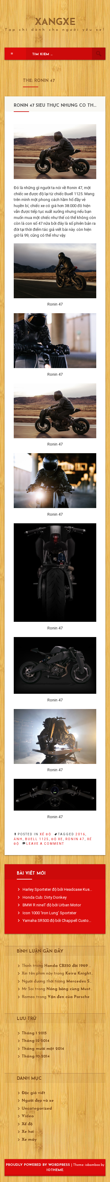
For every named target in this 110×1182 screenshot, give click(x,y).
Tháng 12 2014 (36, 1041)
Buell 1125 (37, 839)
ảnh (18, 839)
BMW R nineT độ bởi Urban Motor (52, 905)
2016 (80, 834)
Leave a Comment (45, 843)
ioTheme (54, 1170)
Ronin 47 (75, 839)
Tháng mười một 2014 (43, 1049)
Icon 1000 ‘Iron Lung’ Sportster (49, 913)
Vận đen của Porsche (69, 997)
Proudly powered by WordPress (38, 1165)
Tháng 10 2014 (36, 1056)
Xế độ (45, 834)
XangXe (55, 22)
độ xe (57, 839)
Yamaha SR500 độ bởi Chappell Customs (58, 920)
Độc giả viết (33, 1093)
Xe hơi (28, 1132)
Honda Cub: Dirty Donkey (45, 897)
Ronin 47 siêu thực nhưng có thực (57, 105)
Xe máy (29, 1140)
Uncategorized (37, 1109)
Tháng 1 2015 (34, 1033)
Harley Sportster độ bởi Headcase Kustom (60, 889)
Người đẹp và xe (38, 1101)
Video (28, 1116)
